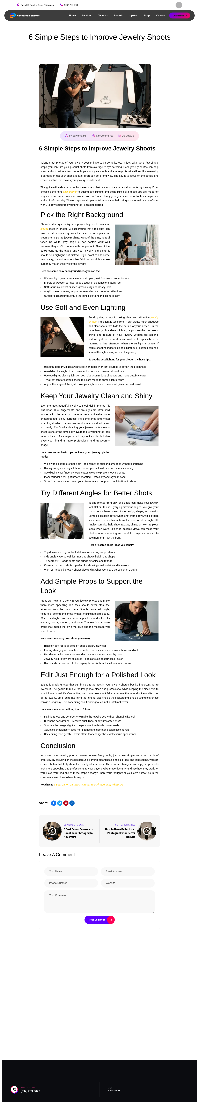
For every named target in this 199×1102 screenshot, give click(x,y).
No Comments (104, 135)
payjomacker (80, 135)
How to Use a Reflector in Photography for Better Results (120, 833)
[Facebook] (53, 803)
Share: (43, 803)
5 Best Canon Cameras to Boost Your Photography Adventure (78, 833)
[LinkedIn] (72, 803)
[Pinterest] (65, 803)
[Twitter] (59, 803)
